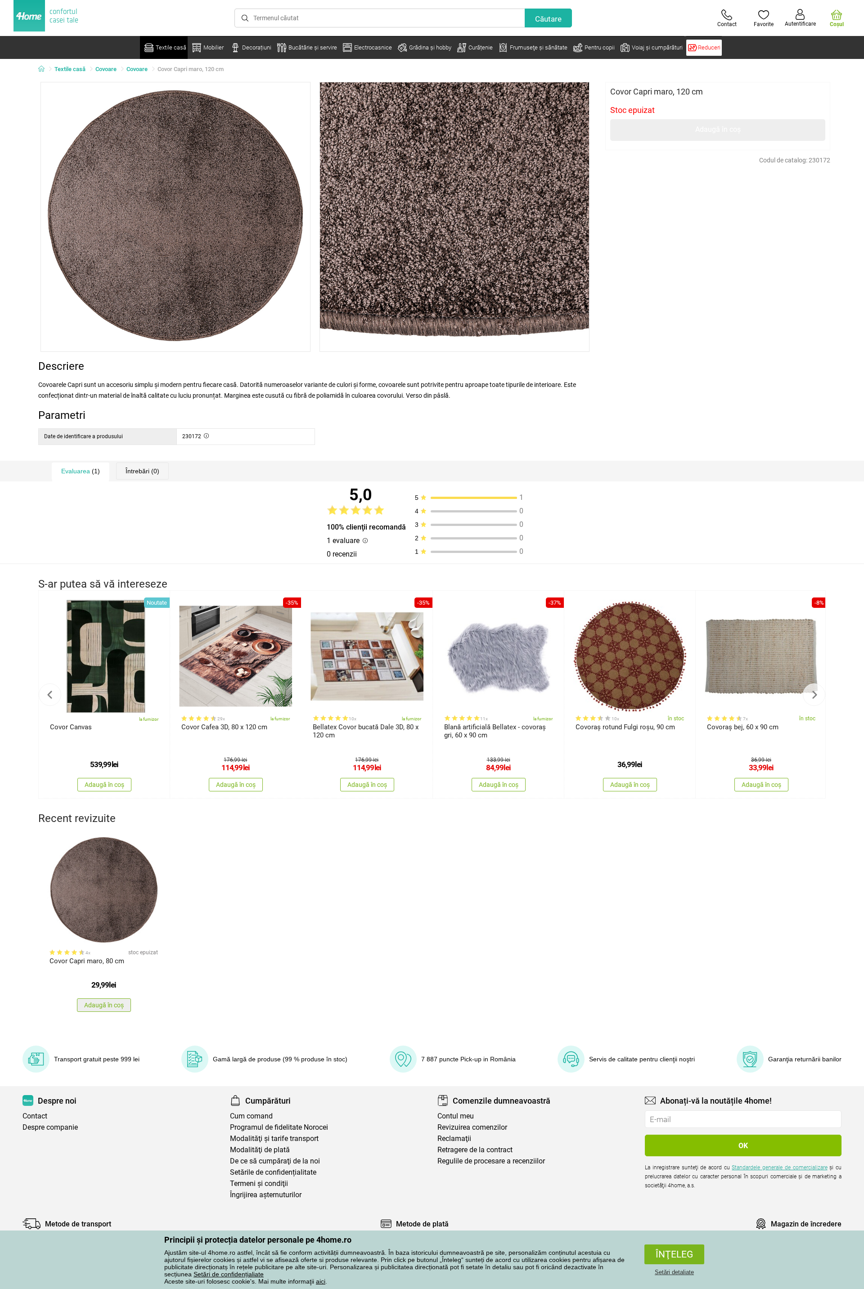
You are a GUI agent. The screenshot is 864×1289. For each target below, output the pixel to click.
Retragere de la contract (475, 1149)
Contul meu (455, 1116)
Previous (50, 694)
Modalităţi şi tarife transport (274, 1138)
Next (814, 694)
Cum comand (251, 1116)
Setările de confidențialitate (273, 1172)
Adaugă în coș (718, 129)
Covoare (106, 69)
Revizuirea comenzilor (472, 1127)
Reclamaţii (454, 1138)
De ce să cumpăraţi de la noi (275, 1161)
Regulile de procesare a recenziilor (491, 1161)
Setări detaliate (674, 1272)
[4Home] (44, 69)
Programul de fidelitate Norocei (279, 1127)
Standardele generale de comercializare (779, 1167)
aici (320, 1281)
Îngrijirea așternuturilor (266, 1194)
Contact (34, 1116)
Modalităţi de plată (260, 1149)
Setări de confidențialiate (229, 1274)
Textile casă (70, 69)
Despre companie (50, 1127)
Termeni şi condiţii (259, 1183)
